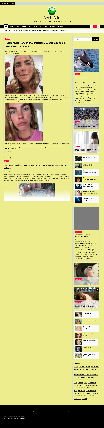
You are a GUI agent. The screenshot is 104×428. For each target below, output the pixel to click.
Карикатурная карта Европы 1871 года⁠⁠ (89, 355)
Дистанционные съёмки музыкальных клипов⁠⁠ (82, 235)
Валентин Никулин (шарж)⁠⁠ (88, 334)
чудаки (84, 398)
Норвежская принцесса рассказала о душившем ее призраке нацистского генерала (90, 192)
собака (85, 396)
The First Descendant (80, 372)
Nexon (88, 366)
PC (98, 366)
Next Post (6, 158)
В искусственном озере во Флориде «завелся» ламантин (90, 171)
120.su (12, 151)
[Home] (6, 26)
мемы (93, 388)
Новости (12, 26)
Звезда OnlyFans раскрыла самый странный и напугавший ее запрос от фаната (90, 185)
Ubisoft (90, 372)
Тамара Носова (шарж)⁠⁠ (81, 282)
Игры (30, 26)
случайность (78, 396)
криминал (77, 388)
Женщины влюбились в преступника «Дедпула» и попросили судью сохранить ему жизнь (90, 158)
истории (88, 385)
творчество (77, 398)
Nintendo (94, 366)
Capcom (76, 366)
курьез (83, 388)
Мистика (52, 26)
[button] (91, 26)
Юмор (84, 380)
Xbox (94, 372)
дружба (90, 382)
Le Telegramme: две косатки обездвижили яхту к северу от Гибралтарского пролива (84, 78)
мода (75, 390)
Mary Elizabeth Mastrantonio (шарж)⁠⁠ (89, 348)
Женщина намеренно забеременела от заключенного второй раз (85, 150)
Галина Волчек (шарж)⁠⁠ (89, 320)
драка (85, 382)
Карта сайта (60, 26)
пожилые (83, 393)
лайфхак (88, 388)
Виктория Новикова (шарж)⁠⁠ (88, 327)
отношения (81, 390)
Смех (80, 380)
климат (94, 385)
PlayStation (77, 369)
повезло (76, 393)
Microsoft (82, 366)
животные (81, 385)
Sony (94, 369)
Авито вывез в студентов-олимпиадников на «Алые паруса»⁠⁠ (84, 306)
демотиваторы (91, 380)
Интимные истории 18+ (90, 374)
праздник (90, 393)
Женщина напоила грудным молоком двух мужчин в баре (89, 178)
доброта (80, 382)
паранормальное (91, 390)
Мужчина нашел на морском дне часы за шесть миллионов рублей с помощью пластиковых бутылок (89, 199)
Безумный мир (78, 374)
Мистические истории (87, 377)
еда (94, 382)
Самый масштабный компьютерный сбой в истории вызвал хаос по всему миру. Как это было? (86, 125)
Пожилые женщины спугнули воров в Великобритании (88, 165)
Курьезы (45, 26)
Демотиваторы (21, 26)
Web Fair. (52, 18)
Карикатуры (37, 26)
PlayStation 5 (86, 369)
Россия (76, 380)
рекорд (95, 393)
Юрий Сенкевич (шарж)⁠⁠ (89, 340)
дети (75, 382)
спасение (91, 396)
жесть (76, 385)
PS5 (92, 369)
